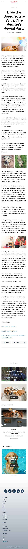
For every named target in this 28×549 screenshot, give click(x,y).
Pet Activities (14, 7)
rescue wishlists (6, 515)
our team (5, 499)
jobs (3, 505)
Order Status (5, 526)
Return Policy (5, 528)
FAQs (4, 524)
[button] (10, 438)
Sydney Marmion (18, 374)
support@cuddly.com (7, 530)
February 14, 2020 (9, 393)
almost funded (6, 517)
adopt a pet (5, 519)
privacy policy (5, 535)
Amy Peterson (18, 32)
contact (4, 501)
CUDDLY (14, 2)
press (4, 503)
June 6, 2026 (14, 461)
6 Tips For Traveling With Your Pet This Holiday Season (14, 432)
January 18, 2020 (10, 32)
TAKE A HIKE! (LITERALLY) (8, 326)
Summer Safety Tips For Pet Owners (14, 458)
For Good (14, 370)
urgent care (5, 514)
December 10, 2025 (19, 435)
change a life (5, 512)
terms (4, 537)
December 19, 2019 (9, 374)
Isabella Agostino (9, 435)
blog (3, 506)
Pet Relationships (14, 386)
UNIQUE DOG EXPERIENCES (9, 331)
